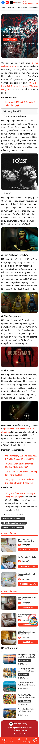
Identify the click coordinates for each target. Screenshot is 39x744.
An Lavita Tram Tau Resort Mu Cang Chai (26, 540)
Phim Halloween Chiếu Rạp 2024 (13, 523)
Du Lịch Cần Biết (20, 36)
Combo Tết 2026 (9, 533)
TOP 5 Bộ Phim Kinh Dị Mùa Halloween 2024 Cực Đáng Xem (19, 86)
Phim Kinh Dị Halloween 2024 (12, 528)
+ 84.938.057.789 (31, 2)
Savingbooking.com (17, 728)
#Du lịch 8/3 (23, 674)
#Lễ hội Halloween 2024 (12, 44)
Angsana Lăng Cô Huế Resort (26, 575)
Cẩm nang (9, 36)
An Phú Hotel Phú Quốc (27, 557)
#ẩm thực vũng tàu (25, 701)
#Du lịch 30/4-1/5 (25, 661)
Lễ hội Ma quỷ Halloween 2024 (13, 518)
